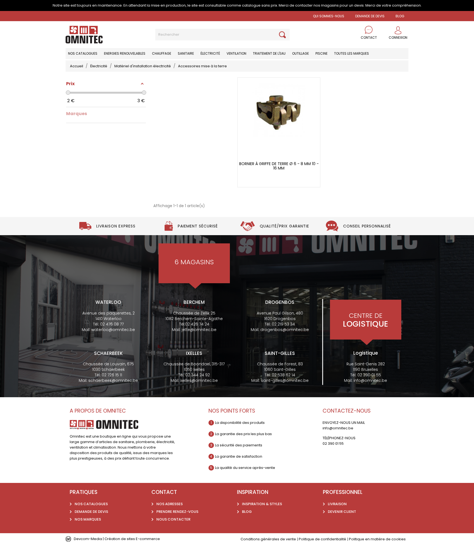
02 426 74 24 (197, 324)
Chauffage (161, 53)
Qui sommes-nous (328, 16)
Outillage (300, 53)
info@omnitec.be (370, 380)
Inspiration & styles (262, 504)
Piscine (321, 53)
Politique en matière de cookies (377, 539)
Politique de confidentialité (322, 539)
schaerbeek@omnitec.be (113, 380)
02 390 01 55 (369, 375)
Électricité (210, 53)
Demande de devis (370, 16)
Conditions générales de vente (268, 539)
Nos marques (88, 519)
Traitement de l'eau (269, 53)
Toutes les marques (351, 53)
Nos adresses (169, 504)
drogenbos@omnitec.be (284, 329)
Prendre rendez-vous (177, 511)
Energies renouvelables (124, 53)
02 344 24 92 (197, 375)
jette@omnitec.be (199, 329)
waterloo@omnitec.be (113, 329)
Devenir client (342, 511)
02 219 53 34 (283, 324)
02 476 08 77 (112, 324)
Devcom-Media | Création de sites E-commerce (117, 538)
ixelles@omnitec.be (199, 380)
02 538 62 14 (283, 375)
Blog (247, 511)
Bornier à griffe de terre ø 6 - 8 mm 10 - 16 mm (279, 166)
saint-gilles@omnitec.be (285, 380)
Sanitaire (186, 53)
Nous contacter (173, 519)
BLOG (400, 16)
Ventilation (236, 53)
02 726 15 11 (112, 375)
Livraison (337, 504)
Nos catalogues (82, 53)
